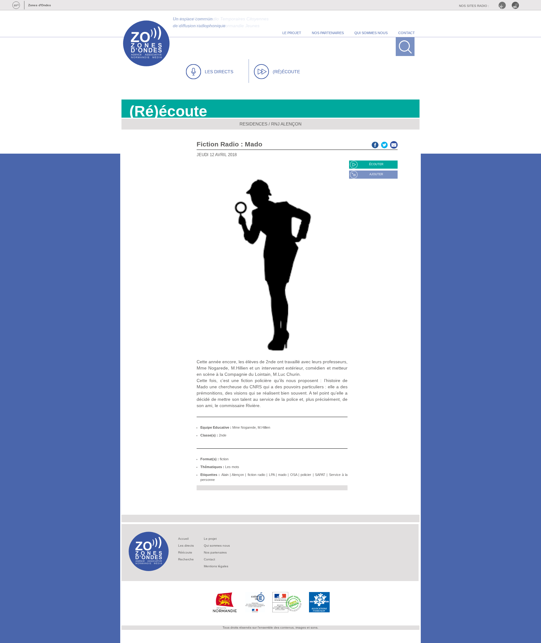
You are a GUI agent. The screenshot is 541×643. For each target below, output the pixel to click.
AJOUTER (376, 174)
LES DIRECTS (219, 71)
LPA (272, 475)
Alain (225, 475)
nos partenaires (328, 33)
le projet (291, 33)
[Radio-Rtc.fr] (504, 5)
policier (306, 475)
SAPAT (320, 475)
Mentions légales (216, 566)
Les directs (186, 545)
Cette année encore (216, 361)
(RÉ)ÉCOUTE (286, 71)
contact (406, 33)
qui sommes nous (371, 33)
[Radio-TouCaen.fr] (517, 5)
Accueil (183, 538)
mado (282, 475)
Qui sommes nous (217, 545)
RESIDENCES (253, 123)
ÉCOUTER (376, 164)
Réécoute (185, 552)
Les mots (232, 467)
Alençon (238, 475)
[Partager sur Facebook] (375, 144)
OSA (293, 475)
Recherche (186, 559)
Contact (209, 559)
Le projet (210, 538)
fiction (224, 459)
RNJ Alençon (286, 123)
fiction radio (256, 475)
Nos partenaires (215, 552)
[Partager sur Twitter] (384, 144)
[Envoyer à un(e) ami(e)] (394, 144)
